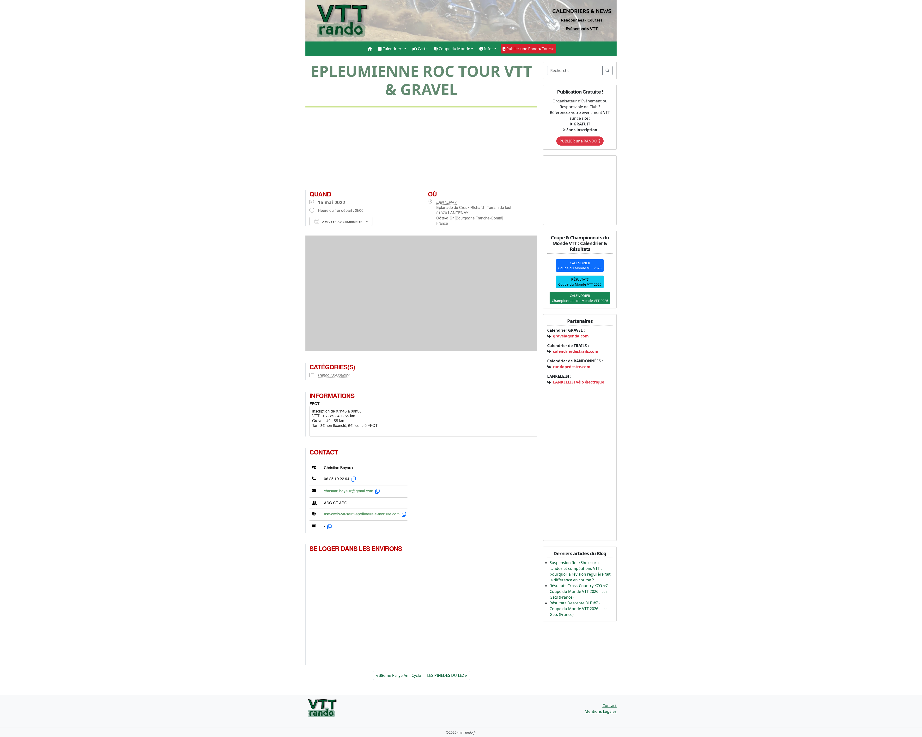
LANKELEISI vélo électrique (578, 382)
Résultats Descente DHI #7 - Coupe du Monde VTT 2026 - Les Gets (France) (578, 608)
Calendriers (392, 48)
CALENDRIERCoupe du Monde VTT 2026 (579, 265)
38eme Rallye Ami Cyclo (400, 675)
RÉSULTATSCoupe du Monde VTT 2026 (579, 282)
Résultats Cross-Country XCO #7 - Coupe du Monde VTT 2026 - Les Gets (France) (580, 591)
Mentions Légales (601, 711)
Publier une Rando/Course (529, 48)
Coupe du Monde (454, 48)
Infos (488, 48)
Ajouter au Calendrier (342, 221)
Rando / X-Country (333, 375)
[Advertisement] (421, 150)
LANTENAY (446, 202)
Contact (609, 705)
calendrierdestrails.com (575, 351)
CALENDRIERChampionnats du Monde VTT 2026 (580, 298)
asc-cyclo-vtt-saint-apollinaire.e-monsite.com (362, 514)
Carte (422, 48)
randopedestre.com (571, 366)
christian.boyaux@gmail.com (348, 491)
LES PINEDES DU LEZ (445, 675)
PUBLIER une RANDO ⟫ (580, 141)
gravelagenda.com (571, 336)
